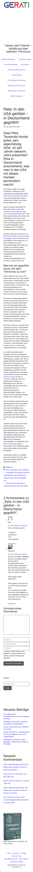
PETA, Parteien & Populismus (16, 80)
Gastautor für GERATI (16, 862)
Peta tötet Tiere (16, 856)
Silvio (5, 764)
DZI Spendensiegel (13, 444)
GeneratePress (16, 867)
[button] (0, 871)
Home (9, 853)
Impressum (16, 853)
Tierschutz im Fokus (25, 59)
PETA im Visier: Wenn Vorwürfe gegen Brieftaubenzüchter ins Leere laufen (16, 799)
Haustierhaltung (16, 75)
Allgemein (9, 467)
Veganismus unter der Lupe (16, 85)
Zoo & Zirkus (25, 64)
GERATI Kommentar (16, 96)
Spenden (25, 470)
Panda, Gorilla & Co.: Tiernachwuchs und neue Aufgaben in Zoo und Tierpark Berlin (16, 734)
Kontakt (23, 853)
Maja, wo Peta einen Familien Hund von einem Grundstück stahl (16, 236)
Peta (23, 191)
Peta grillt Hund (16, 470)
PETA (8, 470)
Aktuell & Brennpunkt (8, 59)
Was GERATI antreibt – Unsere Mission (17, 859)
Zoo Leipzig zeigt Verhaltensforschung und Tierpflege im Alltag (16, 716)
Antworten (11, 544)
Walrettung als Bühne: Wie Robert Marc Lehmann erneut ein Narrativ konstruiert (16, 767)
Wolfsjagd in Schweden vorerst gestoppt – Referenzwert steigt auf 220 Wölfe (16, 742)
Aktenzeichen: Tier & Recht (16, 91)
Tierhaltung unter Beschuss (16, 70)
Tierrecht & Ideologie (10, 64)
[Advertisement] (16, 26)
